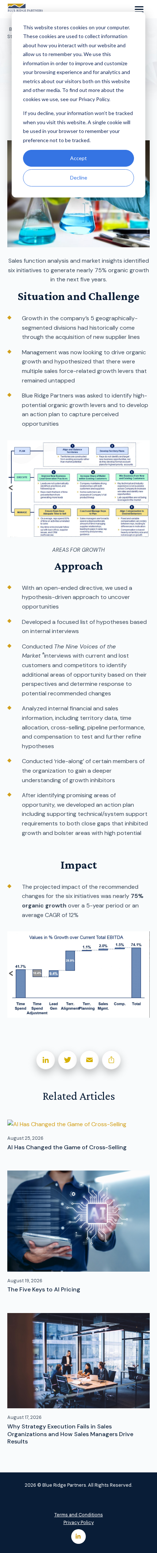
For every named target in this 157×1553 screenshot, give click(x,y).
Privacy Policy (79, 1522)
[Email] (89, 1059)
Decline (78, 177)
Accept (78, 158)
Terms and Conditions (78, 1515)
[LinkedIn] (46, 1059)
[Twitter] (67, 1059)
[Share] (111, 1059)
